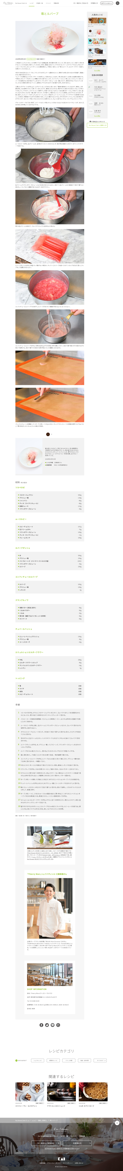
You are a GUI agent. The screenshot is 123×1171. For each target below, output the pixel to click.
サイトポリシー (68, 1163)
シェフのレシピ (38, 1060)
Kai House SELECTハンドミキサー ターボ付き (43, 853)
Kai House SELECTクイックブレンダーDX (40, 859)
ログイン (106, 3)
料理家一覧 (39, 3)
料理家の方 (94, 3)
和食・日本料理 (84, 1060)
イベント (48, 3)
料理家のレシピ (53, 1060)
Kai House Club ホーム (22, 1120)
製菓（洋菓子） (40, 59)
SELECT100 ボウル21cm (51, 855)
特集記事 (56, 3)
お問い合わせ (79, 1163)
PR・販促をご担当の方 (80, 3)
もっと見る (97, 70)
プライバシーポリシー (54, 1163)
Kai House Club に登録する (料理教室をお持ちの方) (61, 1148)
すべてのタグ (100, 1060)
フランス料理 (68, 1060)
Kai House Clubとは (21, 3)
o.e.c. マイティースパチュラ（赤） (42, 857)
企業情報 (42, 1163)
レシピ (31, 3)
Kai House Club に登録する (97, 125)
